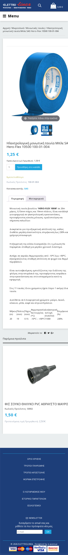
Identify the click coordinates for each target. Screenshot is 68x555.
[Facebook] (45, 332)
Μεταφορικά (36, 198)
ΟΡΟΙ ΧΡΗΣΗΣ (34, 458)
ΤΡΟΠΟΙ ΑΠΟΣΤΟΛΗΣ (34, 472)
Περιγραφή (17, 198)
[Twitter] (48, 332)
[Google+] (52, 332)
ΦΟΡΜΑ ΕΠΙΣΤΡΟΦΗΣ (34, 479)
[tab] (17, 198)
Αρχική (6, 28)
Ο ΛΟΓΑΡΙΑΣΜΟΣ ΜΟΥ (34, 491)
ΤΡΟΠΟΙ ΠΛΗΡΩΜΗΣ (34, 465)
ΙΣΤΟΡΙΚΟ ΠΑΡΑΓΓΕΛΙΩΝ (34, 498)
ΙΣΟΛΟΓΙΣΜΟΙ (34, 505)
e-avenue (52, 544)
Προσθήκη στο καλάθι (28, 167)
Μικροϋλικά (18, 28)
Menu (13, 15)
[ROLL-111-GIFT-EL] (46, 130)
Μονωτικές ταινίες (35, 28)
